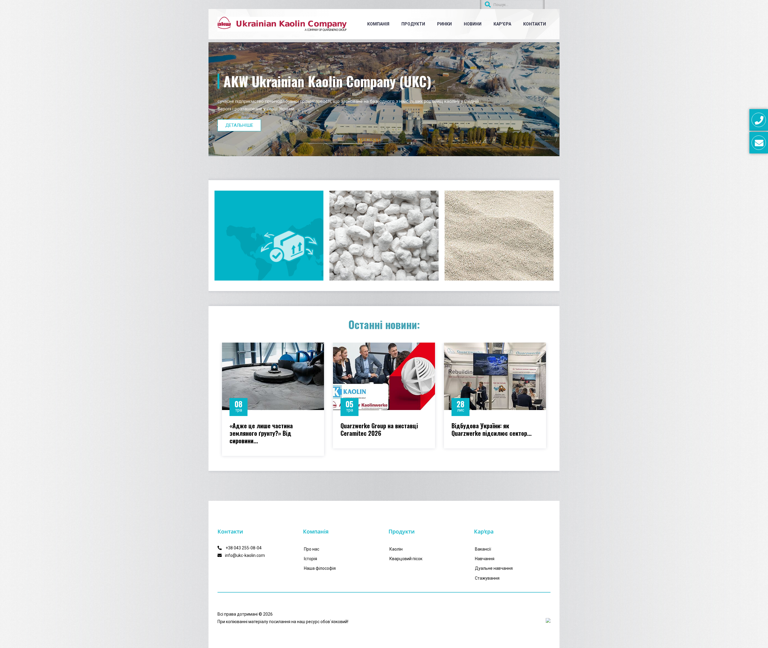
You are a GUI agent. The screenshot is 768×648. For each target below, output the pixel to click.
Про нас (311, 549)
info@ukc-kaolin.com (245, 555)
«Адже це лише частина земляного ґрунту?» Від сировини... (261, 433)
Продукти (413, 24)
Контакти (534, 24)
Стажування (487, 578)
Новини (473, 24)
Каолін (396, 549)
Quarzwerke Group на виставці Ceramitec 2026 (379, 429)
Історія (310, 558)
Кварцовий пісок (405, 558)
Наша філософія (320, 568)
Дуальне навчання (494, 568)
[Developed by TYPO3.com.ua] (548, 620)
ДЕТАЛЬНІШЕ (239, 125)
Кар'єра (502, 24)
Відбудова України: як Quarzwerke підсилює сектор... (492, 429)
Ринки (444, 24)
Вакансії (483, 549)
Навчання (484, 558)
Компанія (378, 24)
